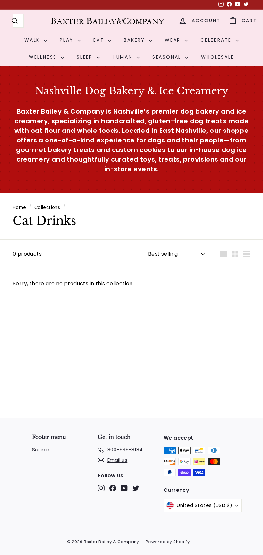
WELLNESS (44, 57)
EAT (99, 40)
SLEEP (86, 57)
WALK (33, 40)
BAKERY (135, 40)
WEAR (174, 40)
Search (40, 449)
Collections (47, 207)
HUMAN (124, 57)
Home (19, 207)
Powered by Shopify (168, 542)
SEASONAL (167, 57)
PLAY (68, 40)
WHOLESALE (217, 57)
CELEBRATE (217, 40)
